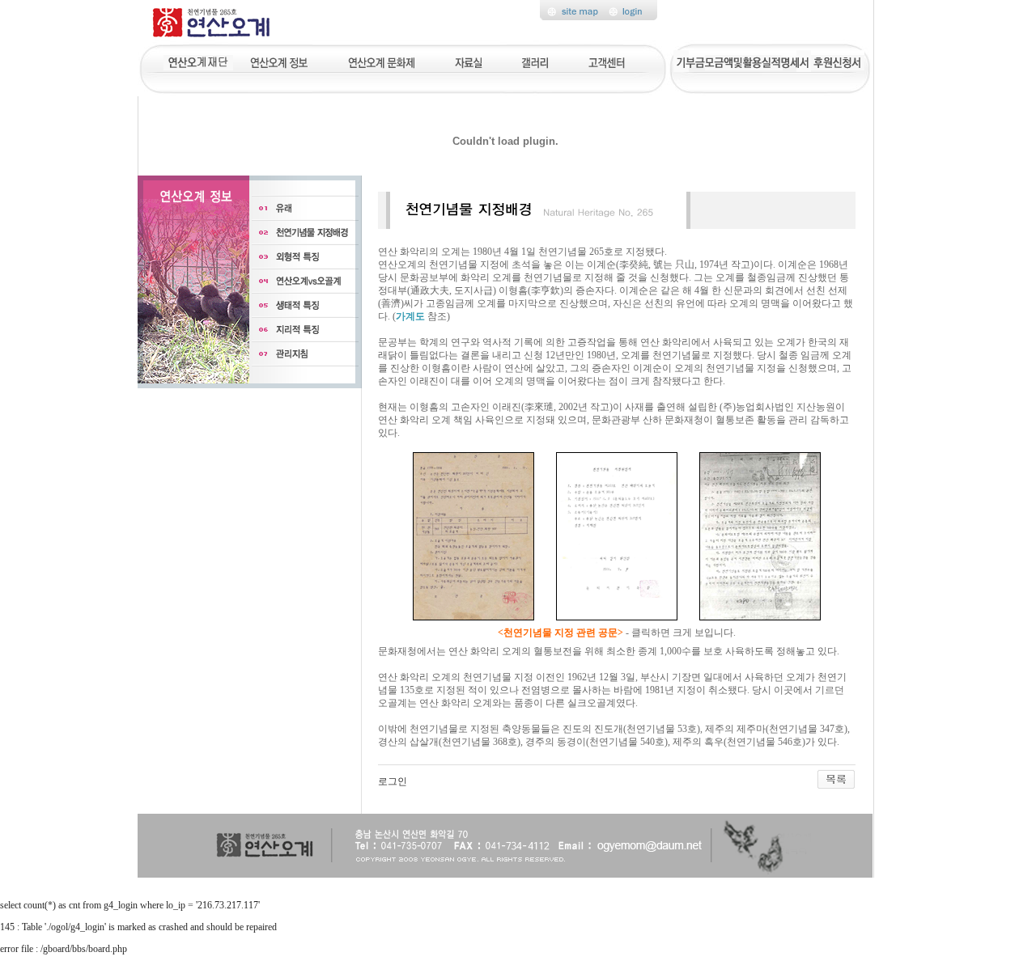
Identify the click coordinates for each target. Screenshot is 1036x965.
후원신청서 (837, 61)
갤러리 (535, 61)
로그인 (392, 781)
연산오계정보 (280, 61)
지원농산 (198, 61)
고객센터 (607, 61)
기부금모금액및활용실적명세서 (742, 61)
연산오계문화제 (381, 61)
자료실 (467, 61)
